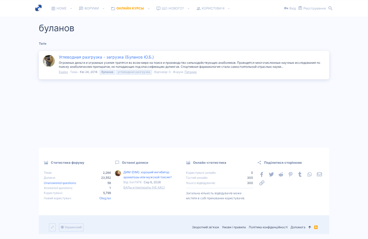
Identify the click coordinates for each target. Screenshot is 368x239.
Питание (191, 72)
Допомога (298, 227)
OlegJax (105, 198)
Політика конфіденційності (268, 227)
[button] (71, 8)
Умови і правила (234, 227)
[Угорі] (310, 227)
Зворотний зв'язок (205, 227)
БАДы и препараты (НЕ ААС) (144, 187)
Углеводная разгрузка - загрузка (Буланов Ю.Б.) (106, 57)
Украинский (73, 227)
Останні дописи (135, 162)
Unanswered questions (60, 183)
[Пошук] (330, 8)
